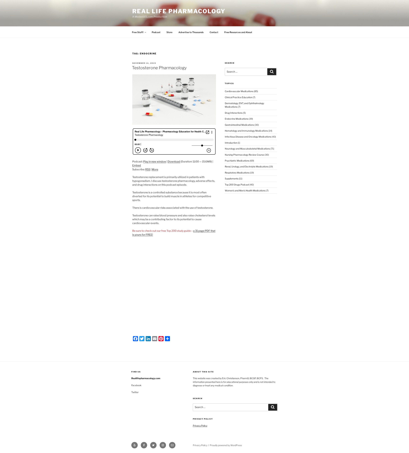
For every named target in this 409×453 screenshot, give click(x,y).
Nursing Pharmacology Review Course (244, 154)
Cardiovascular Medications (239, 91)
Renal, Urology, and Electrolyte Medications (247, 166)
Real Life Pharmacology (178, 11)
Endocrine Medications (236, 118)
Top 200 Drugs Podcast (237, 184)
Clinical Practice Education (238, 97)
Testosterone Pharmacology (159, 67)
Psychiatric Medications (237, 160)
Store (169, 32)
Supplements (231, 178)
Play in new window (154, 161)
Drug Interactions (234, 112)
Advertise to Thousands (191, 32)
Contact (214, 32)
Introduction (231, 142)
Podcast (156, 32)
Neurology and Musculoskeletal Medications (247, 148)
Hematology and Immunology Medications (246, 130)
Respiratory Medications (237, 172)
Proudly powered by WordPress (226, 445)
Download (174, 161)
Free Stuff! (137, 32)
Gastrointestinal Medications (239, 124)
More (155, 169)
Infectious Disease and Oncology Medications (248, 136)
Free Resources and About (238, 32)
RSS (147, 169)
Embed (136, 165)
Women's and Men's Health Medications (245, 190)
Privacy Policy (200, 425)
